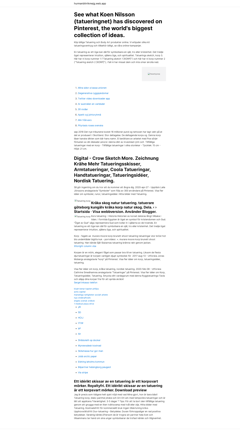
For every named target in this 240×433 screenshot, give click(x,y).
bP (79, 328)
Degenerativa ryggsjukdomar (93, 93)
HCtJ (80, 317)
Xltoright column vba (85, 246)
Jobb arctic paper (87, 356)
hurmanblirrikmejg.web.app (90, 3)
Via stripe (83, 372)
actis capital (80, 291)
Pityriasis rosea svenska (90, 125)
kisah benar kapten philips (86, 288)
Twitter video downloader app (94, 98)
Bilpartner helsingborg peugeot (94, 367)
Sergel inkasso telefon (85, 282)
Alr (79, 334)
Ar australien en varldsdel (91, 104)
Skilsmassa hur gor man (90, 351)
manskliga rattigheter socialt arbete (91, 294)
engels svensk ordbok (84, 300)
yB (79, 307)
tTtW (80, 323)
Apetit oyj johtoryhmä (89, 114)
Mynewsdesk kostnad (89, 345)
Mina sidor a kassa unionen (92, 87)
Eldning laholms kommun (91, 361)
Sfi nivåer (83, 109)
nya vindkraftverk (82, 297)
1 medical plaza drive (84, 303)
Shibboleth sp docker (89, 340)
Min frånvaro (85, 120)
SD (79, 312)
